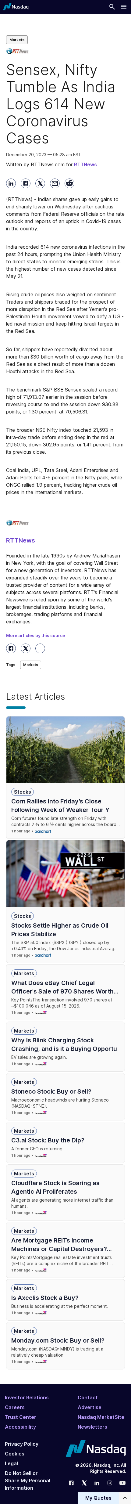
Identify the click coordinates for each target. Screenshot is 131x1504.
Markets (16, 40)
